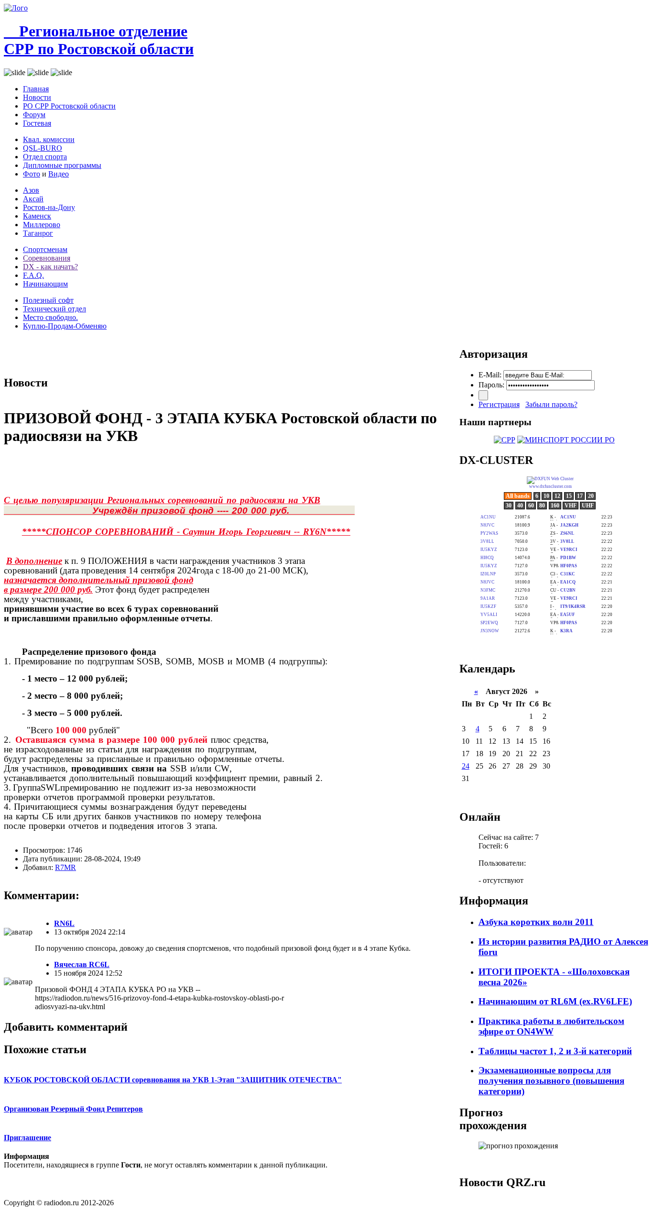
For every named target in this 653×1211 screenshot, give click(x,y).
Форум (34, 114)
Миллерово (41, 224)
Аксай (33, 199)
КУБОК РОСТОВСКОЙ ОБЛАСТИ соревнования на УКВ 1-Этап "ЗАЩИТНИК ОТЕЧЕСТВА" (173, 1080)
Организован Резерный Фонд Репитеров (73, 1109)
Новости (37, 97)
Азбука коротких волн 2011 (536, 922)
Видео (58, 174)
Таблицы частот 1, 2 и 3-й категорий (555, 1051)
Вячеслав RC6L (81, 964)
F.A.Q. (33, 275)
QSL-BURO (42, 148)
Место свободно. (50, 317)
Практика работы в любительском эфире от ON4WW (551, 1026)
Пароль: (491, 385)
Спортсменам (45, 249)
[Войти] (483, 395)
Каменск (37, 216)
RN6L (64, 923)
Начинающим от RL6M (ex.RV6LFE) (555, 1001)
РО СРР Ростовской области (69, 106)
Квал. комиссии (49, 139)
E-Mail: (490, 375)
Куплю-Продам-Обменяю (65, 326)
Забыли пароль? (551, 404)
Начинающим (45, 284)
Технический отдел (54, 309)
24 (465, 766)
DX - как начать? (50, 267)
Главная (36, 89)
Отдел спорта (45, 157)
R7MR (65, 867)
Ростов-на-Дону (49, 207)
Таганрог (38, 233)
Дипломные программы (62, 165)
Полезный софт (48, 300)
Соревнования (46, 258)
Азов (31, 190)
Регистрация (499, 404)
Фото (31, 174)
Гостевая (37, 123)
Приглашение (27, 1138)
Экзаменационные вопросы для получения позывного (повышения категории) (551, 1080)
